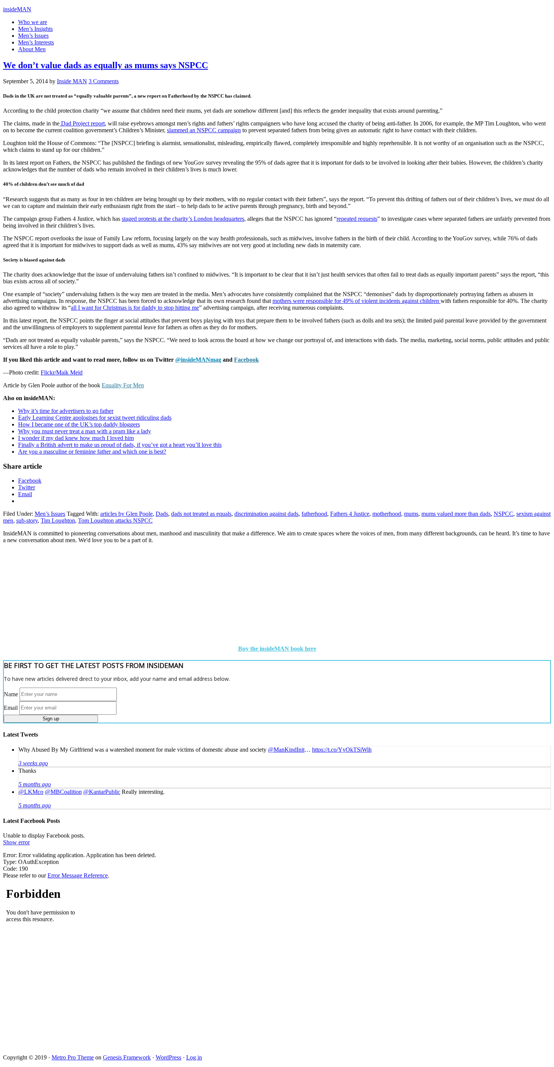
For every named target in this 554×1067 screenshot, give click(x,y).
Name (11, 694)
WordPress (168, 1057)
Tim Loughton (58, 520)
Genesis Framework (127, 1057)
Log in (194, 1057)
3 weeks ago (33, 763)
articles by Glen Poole (126, 514)
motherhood (386, 514)
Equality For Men (123, 385)
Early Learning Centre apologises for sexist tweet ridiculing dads (94, 417)
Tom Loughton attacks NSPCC (115, 520)
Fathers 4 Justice (349, 514)
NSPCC (503, 514)
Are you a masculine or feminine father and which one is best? (92, 451)
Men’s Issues (50, 514)
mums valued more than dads (456, 514)
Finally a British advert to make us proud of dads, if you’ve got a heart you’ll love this (120, 445)
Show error (16, 842)
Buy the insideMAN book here (277, 648)
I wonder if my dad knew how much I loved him (76, 438)
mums (411, 514)
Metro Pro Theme (73, 1057)
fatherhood (314, 514)
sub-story (27, 520)
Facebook (246, 359)
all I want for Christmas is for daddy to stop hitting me (135, 307)
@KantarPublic (101, 792)
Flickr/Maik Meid (62, 372)
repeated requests (357, 219)
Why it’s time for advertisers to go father (65, 411)
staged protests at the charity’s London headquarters (183, 219)
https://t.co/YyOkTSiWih (342, 749)
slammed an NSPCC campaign (204, 130)
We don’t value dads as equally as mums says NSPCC (105, 65)
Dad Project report (82, 123)
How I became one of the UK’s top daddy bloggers (79, 424)
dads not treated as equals (201, 514)
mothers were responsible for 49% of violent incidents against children (356, 301)
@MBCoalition (63, 792)
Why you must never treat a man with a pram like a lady (84, 431)
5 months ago (34, 784)
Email (11, 707)
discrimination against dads (266, 514)
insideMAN (17, 9)
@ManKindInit (286, 749)
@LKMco (30, 792)
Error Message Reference (77, 875)
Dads (162, 514)
